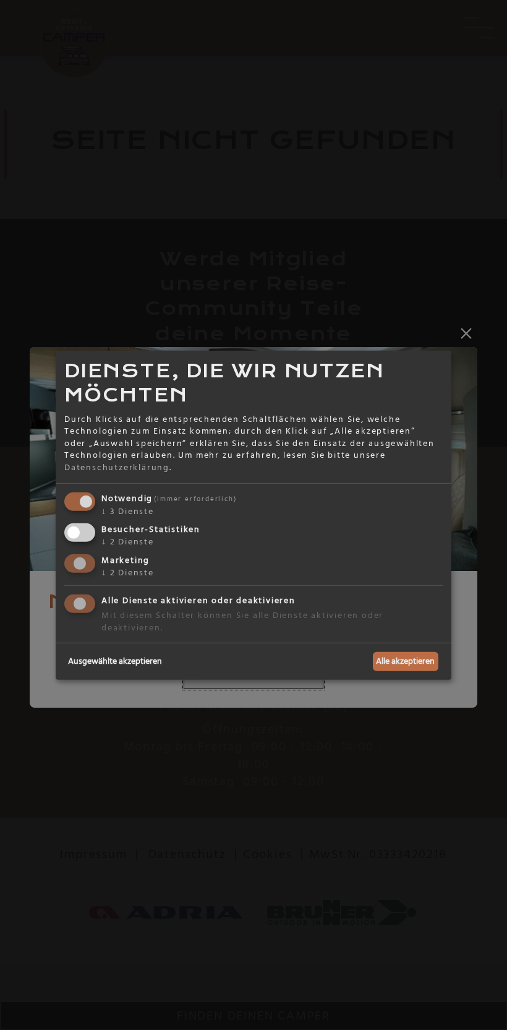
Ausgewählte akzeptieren (115, 660)
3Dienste (127, 511)
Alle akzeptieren (405, 660)
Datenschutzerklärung (116, 467)
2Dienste (127, 542)
